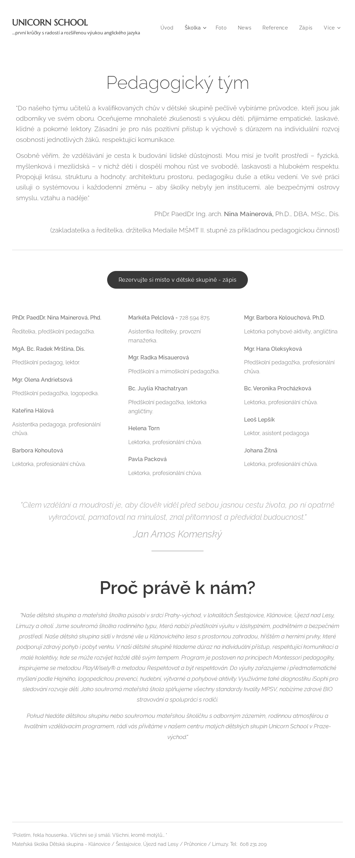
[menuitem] (169, 27)
